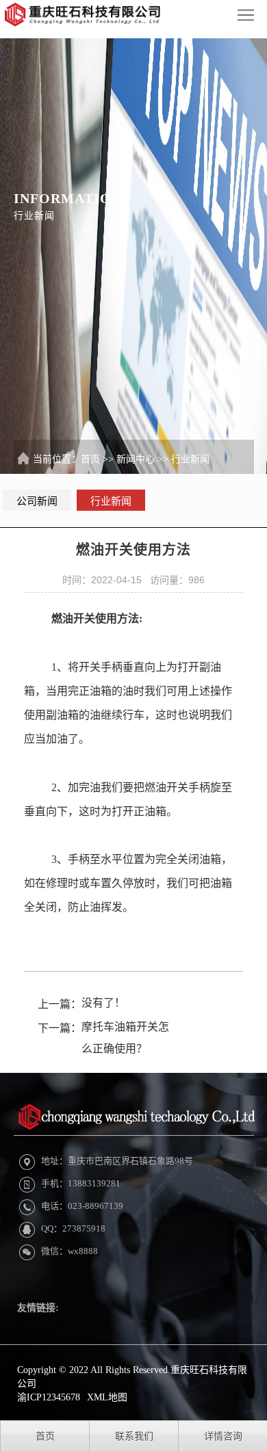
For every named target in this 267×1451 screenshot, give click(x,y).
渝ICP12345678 (48, 1397)
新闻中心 (135, 459)
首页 (90, 459)
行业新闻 (190, 459)
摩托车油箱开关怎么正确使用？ (125, 1037)
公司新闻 (37, 501)
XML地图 (107, 1397)
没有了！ (103, 1003)
